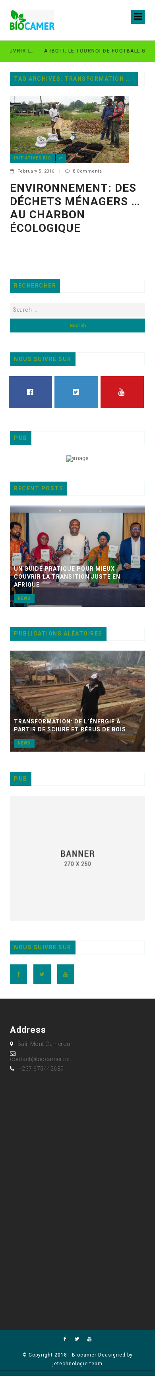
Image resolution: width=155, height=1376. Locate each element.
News (24, 598)
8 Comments (87, 171)
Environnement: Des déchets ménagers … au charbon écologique (75, 208)
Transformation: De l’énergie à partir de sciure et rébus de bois (70, 725)
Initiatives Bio (32, 158)
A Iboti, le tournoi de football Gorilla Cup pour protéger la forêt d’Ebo (84, 51)
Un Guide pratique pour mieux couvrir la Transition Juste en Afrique (67, 577)
